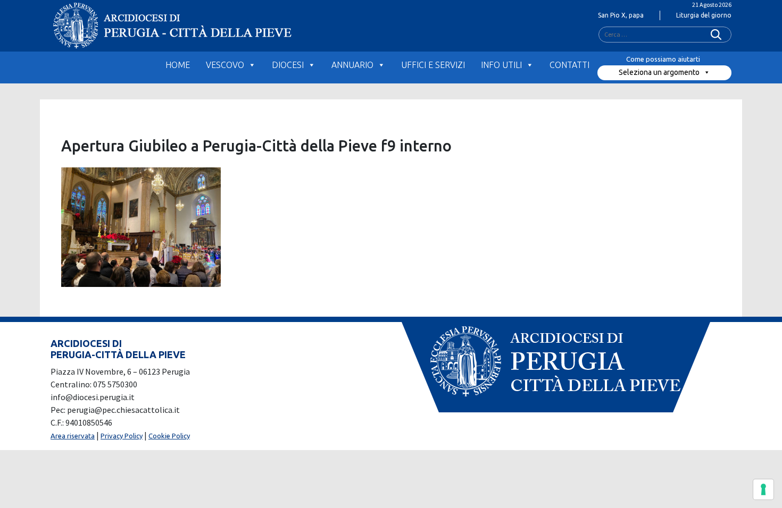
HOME (177, 65)
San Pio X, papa (621, 15)
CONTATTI (569, 65)
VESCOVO (225, 65)
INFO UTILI (501, 65)
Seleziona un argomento (659, 72)
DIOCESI (288, 65)
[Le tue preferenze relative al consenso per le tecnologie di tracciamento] (763, 489)
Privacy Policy (122, 435)
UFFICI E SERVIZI (433, 65)
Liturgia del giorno (703, 15)
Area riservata (73, 435)
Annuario (352, 65)
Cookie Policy (169, 435)
